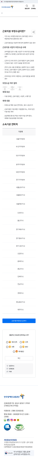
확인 (19, 358)
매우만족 (14, 342)
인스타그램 (11, 420)
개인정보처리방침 (10, 440)
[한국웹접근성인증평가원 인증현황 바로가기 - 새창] (19, 427)
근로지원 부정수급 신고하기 (21, 320)
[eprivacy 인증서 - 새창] (9, 427)
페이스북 (8, 420)
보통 (13, 347)
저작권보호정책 (9, 445)
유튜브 (15, 420)
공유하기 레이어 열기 (34, 32)
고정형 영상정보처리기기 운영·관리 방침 (18, 442)
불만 (26, 347)
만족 (26, 342)
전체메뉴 (33, 8)
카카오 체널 (18, 420)
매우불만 (21, 351)
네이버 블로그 (5, 420)
